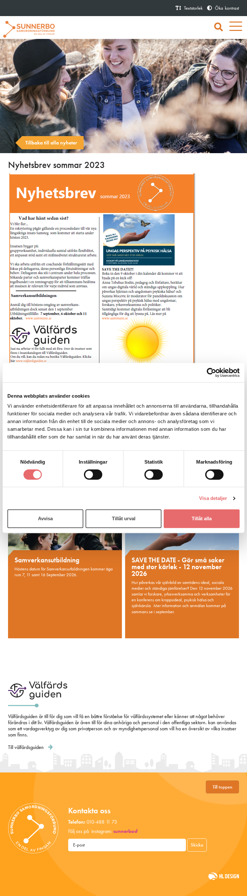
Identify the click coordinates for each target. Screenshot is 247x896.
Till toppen (222, 787)
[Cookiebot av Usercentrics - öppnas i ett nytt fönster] (211, 372)
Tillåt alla (202, 518)
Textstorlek (193, 8)
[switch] (93, 474)
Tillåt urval (123, 518)
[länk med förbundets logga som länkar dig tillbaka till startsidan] (29, 28)
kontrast (227, 8)
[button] (218, 27)
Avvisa (45, 518)
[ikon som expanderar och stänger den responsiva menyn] (235, 27)
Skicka (197, 845)
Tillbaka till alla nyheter (51, 142)
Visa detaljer (213, 498)
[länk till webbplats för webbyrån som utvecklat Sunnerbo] (223, 876)
